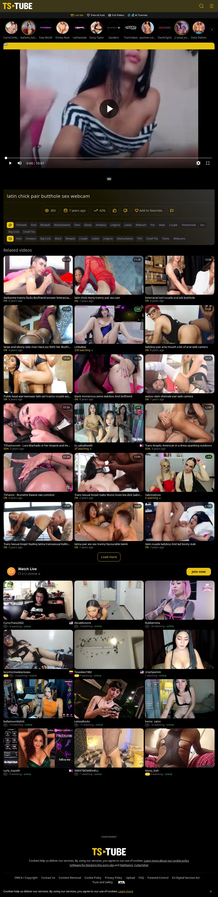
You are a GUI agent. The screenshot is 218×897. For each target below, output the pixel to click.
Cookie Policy (93, 878)
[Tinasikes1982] (109, 654)
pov (153, 225)
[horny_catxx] (180, 703)
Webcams (179, 238)
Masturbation (125, 238)
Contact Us (48, 878)
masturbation (62, 225)
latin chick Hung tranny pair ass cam (97, 297)
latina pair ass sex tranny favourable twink (101, 544)
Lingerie (108, 238)
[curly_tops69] (38, 752)
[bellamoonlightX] (38, 703)
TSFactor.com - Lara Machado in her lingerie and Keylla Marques (37, 445)
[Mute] (19, 163)
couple (173, 225)
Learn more (125, 891)
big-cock (14, 232)
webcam (141, 225)
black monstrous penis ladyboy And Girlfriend (103, 396)
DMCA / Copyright (26, 878)
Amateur (31, 238)
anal (33, 225)
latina (128, 225)
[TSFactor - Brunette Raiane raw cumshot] (38, 476)
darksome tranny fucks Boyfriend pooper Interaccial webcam (36, 297)
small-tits (29, 232)
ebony (88, 225)
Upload (130, 878)
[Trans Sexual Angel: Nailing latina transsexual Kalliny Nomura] (38, 526)
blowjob (45, 225)
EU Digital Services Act (186, 878)
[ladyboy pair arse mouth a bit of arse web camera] (179, 329)
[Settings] (198, 163)
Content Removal (70, 878)
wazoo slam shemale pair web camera (169, 396)
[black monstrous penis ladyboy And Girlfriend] (109, 378)
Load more (109, 557)
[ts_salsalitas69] (109, 427)
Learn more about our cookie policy (166, 861)
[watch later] (8, 260)
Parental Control (158, 878)
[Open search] (201, 6)
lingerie (115, 225)
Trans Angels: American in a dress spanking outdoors (178, 445)
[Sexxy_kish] (180, 752)
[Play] (109, 108)
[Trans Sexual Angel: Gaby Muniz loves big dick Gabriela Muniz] (109, 476)
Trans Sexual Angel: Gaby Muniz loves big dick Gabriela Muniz (108, 495)
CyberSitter (141, 865)
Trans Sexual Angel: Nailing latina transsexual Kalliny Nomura (36, 544)
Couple (83, 238)
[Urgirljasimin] (180, 654)
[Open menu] (211, 6)
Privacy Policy (113, 878)
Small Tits (152, 238)
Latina (95, 238)
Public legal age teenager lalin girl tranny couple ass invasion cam (37, 396)
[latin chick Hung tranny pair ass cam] (109, 279)
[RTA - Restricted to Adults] (122, 882)
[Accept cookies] (211, 891)
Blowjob (70, 238)
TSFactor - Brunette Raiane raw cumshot (29, 495)
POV (139, 238)
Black (58, 238)
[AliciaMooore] (109, 605)
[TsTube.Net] (17, 6)
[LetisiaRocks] (109, 703)
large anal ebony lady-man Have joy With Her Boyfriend (37, 347)
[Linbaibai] (109, 329)
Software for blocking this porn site (92, 865)
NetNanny (126, 865)
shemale (21, 225)
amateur (101, 225)
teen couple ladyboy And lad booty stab (170, 544)
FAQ (141, 878)
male (162, 225)
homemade (189, 225)
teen (77, 225)
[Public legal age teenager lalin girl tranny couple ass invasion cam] (38, 378)
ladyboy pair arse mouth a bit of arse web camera (176, 347)
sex (202, 225)
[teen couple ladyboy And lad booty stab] (179, 526)
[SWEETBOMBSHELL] (109, 752)
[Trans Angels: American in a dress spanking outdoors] (179, 427)
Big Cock (45, 238)
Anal (19, 238)
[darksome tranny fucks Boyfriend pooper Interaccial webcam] (38, 279)
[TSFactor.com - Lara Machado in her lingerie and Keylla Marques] (38, 427)
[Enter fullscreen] (208, 163)
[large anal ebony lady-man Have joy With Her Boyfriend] (38, 329)
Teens (165, 238)
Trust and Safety (102, 882)
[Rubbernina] (180, 605)
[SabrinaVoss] (179, 476)
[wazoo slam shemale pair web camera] (179, 378)
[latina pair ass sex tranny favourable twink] (109, 526)
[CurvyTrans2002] (38, 605)
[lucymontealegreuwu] (38, 654)
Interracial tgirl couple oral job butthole (170, 297)
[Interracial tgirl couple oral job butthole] (179, 279)
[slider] (109, 158)
